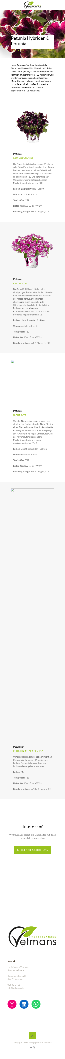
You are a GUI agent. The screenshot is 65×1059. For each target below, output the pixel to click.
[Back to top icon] (32, 1035)
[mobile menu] (60, 5)
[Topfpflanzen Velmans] (32, 5)
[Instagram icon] (34, 1047)
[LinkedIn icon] (31, 1047)
